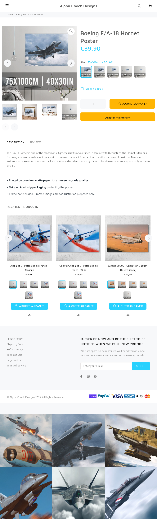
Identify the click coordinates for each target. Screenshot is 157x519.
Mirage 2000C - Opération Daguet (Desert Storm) (127, 268)
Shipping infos (94, 89)
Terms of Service (16, 366)
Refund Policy (15, 349)
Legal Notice (14, 360)
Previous (7, 63)
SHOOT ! (141, 366)
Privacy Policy (15, 339)
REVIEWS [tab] (35, 142)
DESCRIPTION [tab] (16, 142)
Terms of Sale (14, 355)
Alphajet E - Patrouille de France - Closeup (29, 268)
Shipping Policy (16, 344)
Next (71, 63)
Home (10, 15)
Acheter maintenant (117, 117)
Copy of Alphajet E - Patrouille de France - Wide (78, 268)
